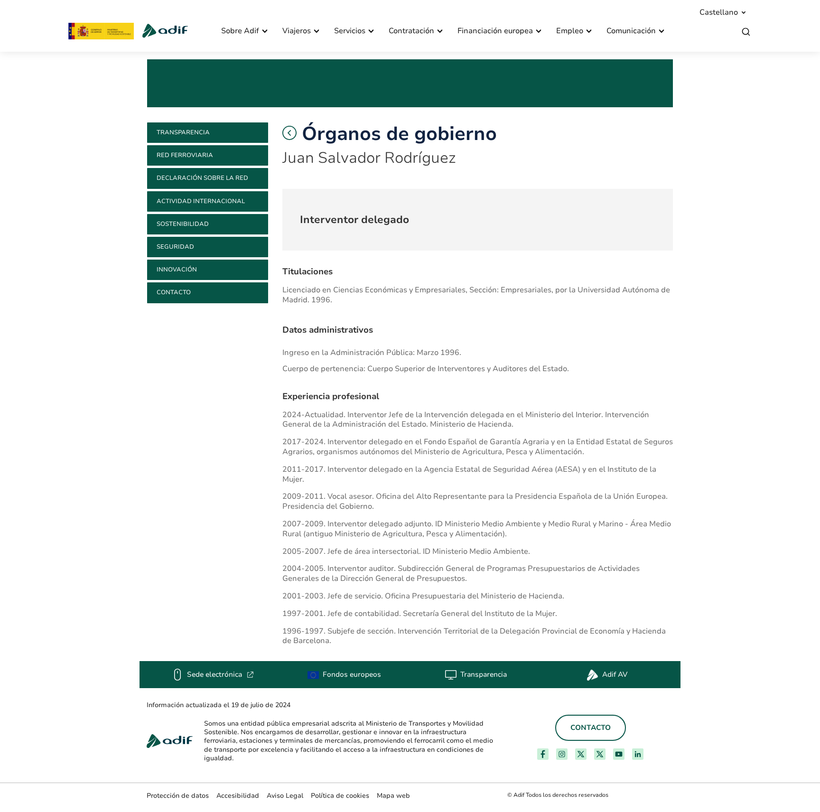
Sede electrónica (220, 674)
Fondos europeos (352, 674)
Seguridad (175, 247)
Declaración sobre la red (202, 178)
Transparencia (183, 132)
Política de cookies (340, 795)
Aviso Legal (285, 795)
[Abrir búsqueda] (746, 32)
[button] (289, 133)
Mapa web (393, 795)
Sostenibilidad (183, 224)
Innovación (177, 269)
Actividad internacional (201, 201)
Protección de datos (178, 795)
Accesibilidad (237, 795)
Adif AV (614, 674)
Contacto (174, 292)
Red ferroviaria (185, 155)
